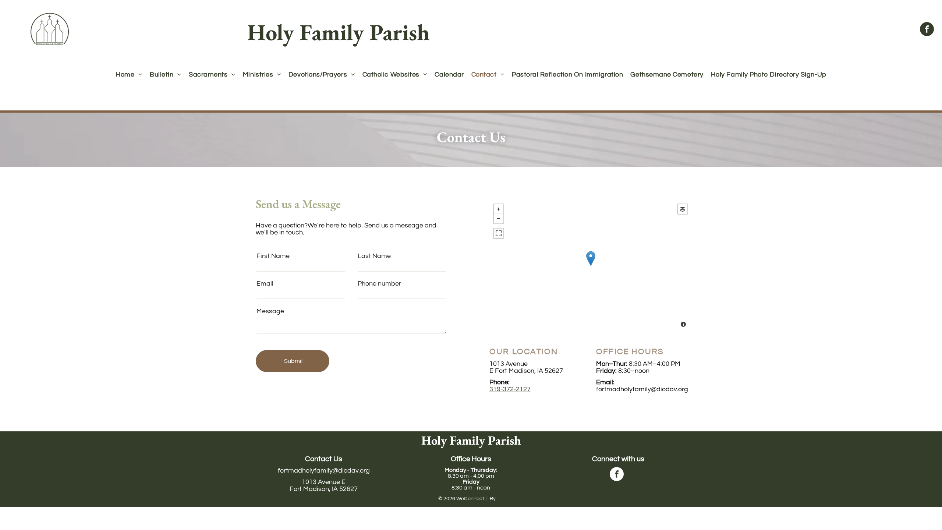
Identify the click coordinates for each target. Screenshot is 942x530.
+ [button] (498, 209)
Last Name (374, 255)
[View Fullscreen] (498, 233)
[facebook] (927, 30)
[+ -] (590, 266)
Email (264, 283)
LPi (500, 498)
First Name (273, 255)
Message (270, 311)
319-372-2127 (510, 389)
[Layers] (682, 209)
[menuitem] (129, 74)
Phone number (379, 283)
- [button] (498, 218)
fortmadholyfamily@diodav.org (324, 470)
